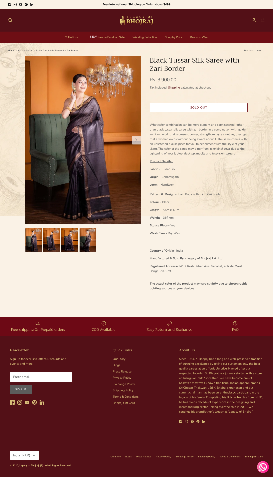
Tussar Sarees (25, 50)
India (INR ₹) (21, 455)
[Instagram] (15, 4)
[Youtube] (20, 4)
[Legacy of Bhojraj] (136, 20)
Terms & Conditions (125, 397)
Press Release (122, 371)
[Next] (136, 140)
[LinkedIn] (31, 4)
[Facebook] (9, 4)
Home (11, 50)
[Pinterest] (26, 4)
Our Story (119, 359)
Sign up (21, 389)
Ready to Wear (199, 37)
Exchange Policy (124, 384)
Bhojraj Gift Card (124, 403)
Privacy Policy (122, 378)
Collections (72, 37)
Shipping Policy (123, 390)
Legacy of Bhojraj (29, 465)
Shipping (174, 88)
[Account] (253, 20)
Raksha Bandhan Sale (111, 37)
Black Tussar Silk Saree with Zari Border (57, 50)
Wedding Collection (145, 37)
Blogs (116, 365)
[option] (83, 140)
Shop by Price (173, 37)
